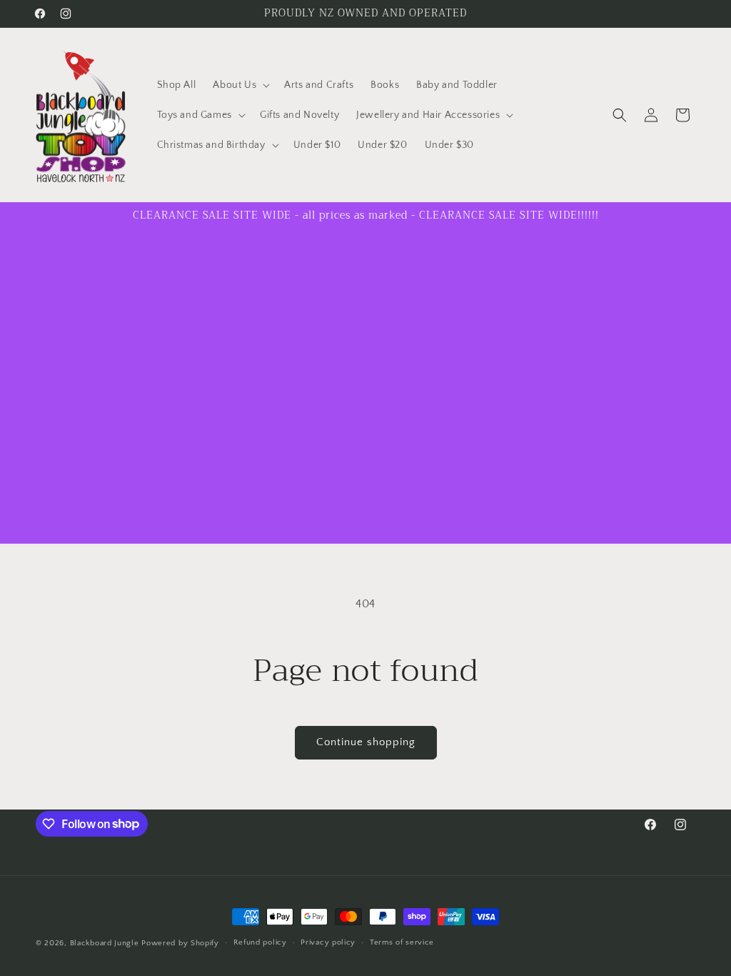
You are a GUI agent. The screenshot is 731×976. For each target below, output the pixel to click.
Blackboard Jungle (104, 943)
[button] (240, 85)
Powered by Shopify (180, 943)
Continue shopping (365, 742)
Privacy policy (328, 942)
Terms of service (402, 942)
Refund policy (260, 942)
